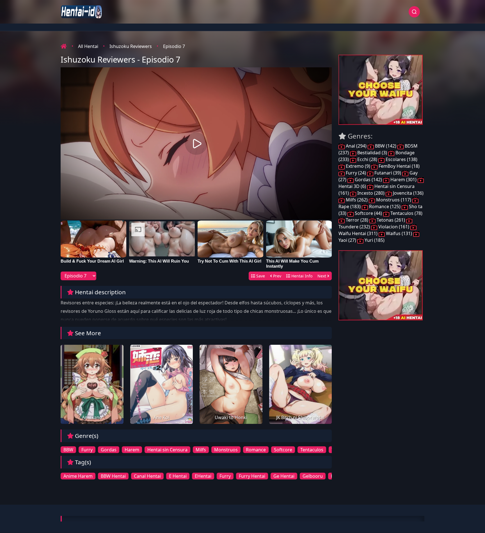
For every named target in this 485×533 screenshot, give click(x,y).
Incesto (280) (371, 193)
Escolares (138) (401, 159)
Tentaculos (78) (405, 213)
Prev (276, 276)
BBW (68, 450)
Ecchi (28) (367, 159)
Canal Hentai (147, 476)
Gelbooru (313, 476)
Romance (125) (385, 206)
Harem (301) (403, 179)
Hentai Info (301, 276)
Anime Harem (78, 476)
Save (260, 276)
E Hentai (178, 476)
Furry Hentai (252, 476)
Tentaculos (311, 450)
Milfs (201, 450)
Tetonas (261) (391, 220)
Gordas (108, 450)
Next (322, 276)
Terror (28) (357, 220)
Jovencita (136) (408, 193)
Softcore (283, 450)
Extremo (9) (358, 166)
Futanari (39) (387, 173)
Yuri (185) (374, 240)
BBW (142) (385, 146)
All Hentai (88, 46)
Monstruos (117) (393, 200)
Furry (87, 450)
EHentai (203, 476)
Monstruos (226, 450)
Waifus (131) (399, 233)
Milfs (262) (357, 200)
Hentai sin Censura (167, 450)
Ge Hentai (283, 476)
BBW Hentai (113, 476)
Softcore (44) (368, 213)
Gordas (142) (368, 179)
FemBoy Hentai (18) (399, 166)
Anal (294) (356, 146)
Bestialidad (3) (372, 153)
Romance (256, 450)
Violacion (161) (393, 227)
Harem (132, 450)
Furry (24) (356, 173)
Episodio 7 (174, 46)
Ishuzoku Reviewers (130, 46)
